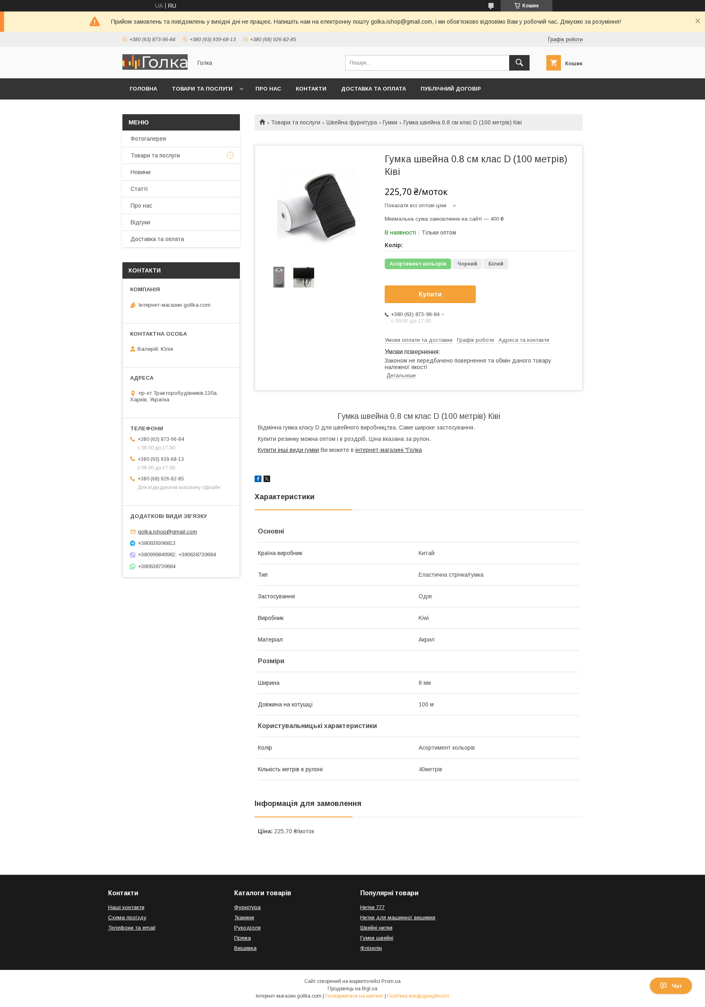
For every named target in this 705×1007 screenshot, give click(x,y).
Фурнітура (247, 907)
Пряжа (242, 938)
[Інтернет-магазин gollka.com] (155, 67)
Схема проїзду (127, 917)
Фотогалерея (148, 138)
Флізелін (371, 948)
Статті (139, 189)
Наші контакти (126, 907)
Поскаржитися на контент (354, 996)
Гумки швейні (376, 938)
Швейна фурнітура (351, 122)
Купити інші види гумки (288, 450)
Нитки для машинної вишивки (397, 917)
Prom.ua (391, 981)
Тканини (244, 917)
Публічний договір (451, 89)
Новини (141, 172)
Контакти (311, 89)
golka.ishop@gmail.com (167, 532)
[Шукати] (519, 63)
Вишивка (245, 948)
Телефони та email (131, 928)
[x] (267, 480)
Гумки (390, 122)
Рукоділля (247, 928)
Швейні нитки (376, 928)
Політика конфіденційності (418, 996)
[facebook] (258, 480)
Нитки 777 (372, 907)
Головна (143, 89)
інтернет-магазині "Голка (388, 450)
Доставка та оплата (373, 89)
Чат (677, 986)
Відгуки (140, 222)
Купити (430, 294)
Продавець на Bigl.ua (352, 989)
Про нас (268, 89)
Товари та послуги (202, 89)
